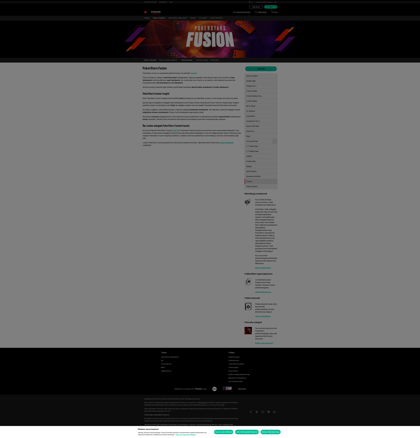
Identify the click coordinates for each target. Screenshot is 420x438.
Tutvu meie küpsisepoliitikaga (185, 434)
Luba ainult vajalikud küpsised (247, 432)
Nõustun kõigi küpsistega (270, 432)
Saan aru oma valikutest (223, 432)
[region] (210, 432)
